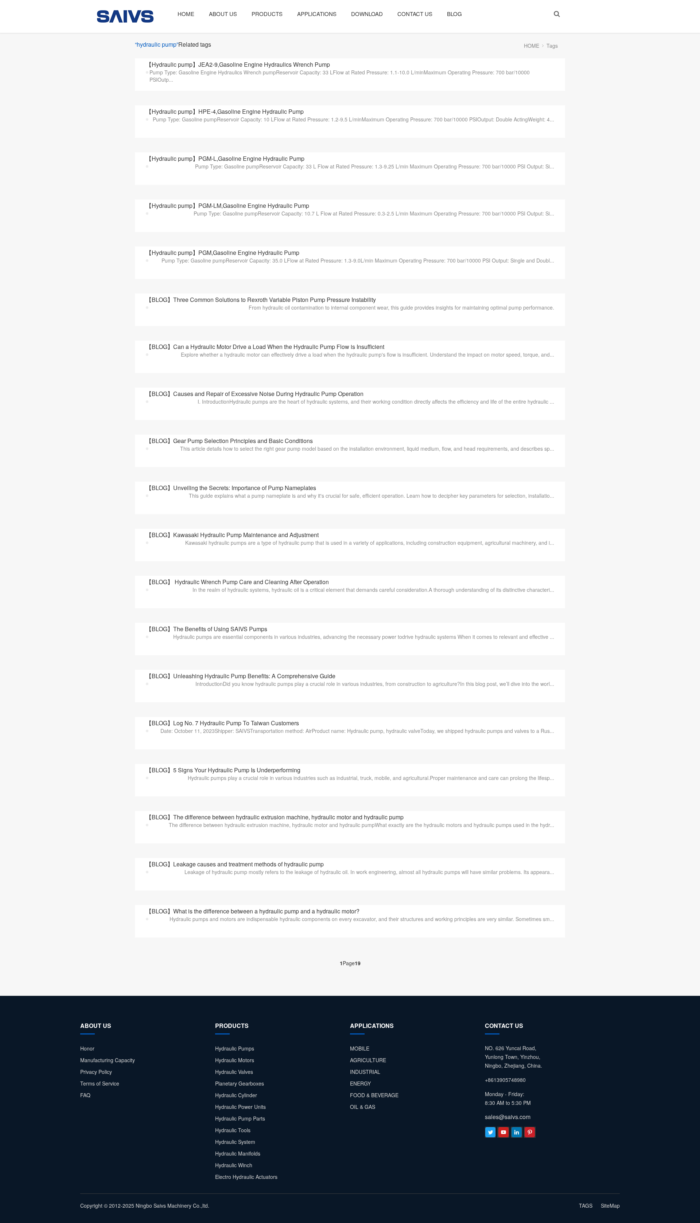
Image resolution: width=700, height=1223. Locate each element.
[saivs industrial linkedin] (516, 1134)
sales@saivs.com (507, 1117)
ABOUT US (223, 14)
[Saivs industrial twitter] (490, 1134)
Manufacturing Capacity (107, 1060)
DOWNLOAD (367, 14)
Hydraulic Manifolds (237, 1153)
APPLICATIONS (317, 14)
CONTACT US (414, 14)
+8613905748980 (505, 1079)
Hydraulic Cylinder (236, 1095)
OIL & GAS (362, 1106)
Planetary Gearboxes (239, 1083)
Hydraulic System (235, 1141)
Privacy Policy (96, 1071)
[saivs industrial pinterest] (530, 1134)
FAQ (85, 1095)
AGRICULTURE (368, 1060)
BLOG (454, 14)
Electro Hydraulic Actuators (246, 1176)
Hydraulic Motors (234, 1060)
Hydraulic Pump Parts (240, 1118)
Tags (552, 45)
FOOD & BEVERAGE (374, 1095)
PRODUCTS (267, 14)
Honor (87, 1048)
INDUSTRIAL (365, 1071)
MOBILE (359, 1048)
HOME (186, 14)
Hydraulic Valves (234, 1071)
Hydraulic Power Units (240, 1106)
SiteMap (610, 1205)
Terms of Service (99, 1083)
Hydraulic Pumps (234, 1048)
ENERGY (360, 1083)
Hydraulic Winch (233, 1165)
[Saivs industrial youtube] (503, 1134)
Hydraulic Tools (232, 1130)
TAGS (585, 1205)
